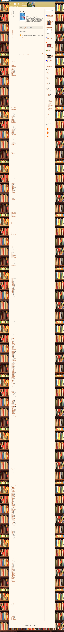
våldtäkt (12, 597)
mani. (12, 365)
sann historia (13, 476)
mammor (13, 364)
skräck (12, 499)
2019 (47, 79)
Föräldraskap (13, 219)
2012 (47, 88)
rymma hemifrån (13, 466)
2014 (47, 85)
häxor (12, 277)
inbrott (12, 281)
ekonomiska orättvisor (13, 144)
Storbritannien (13, 523)
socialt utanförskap (14, 507)
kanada (12, 305)
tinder (12, 548)
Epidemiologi (13, 153)
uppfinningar (13, 572)
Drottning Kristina (14, 134)
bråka (12, 100)
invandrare (13, 289)
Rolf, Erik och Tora (50, 108)
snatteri (12, 503)
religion (12, 453)
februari (49, 114)
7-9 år (12, 37)
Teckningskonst (13, 542)
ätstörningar (13, 612)
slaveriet (12, 502)
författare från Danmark (13, 193)
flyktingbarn (13, 181)
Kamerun (13, 304)
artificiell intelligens (14, 66)
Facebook (13, 159)
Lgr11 (12, 341)
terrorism (13, 544)
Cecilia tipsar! (52, 22)
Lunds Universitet (14, 349)
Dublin (12, 137)
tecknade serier (13, 541)
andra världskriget (14, 57)
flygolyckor (13, 178)
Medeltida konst (13, 372)
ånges (12, 608)
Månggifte (13, 401)
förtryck (12, 215)
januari (48, 115)
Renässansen (13, 454)
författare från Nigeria (13, 198)
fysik (12, 188)
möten (12, 403)
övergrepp (13, 617)
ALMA (12, 54)
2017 (47, 82)
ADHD (12, 44)
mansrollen (13, 366)
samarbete (13, 474)
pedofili (12, 435)
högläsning (13, 278)
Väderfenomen (13, 599)
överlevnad (13, 618)
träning (12, 558)
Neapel (12, 408)
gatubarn (13, 222)
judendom (13, 299)
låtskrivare (13, 352)
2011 (47, 89)
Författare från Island (14, 194)
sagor (12, 472)
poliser (12, 439)
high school (13, 263)
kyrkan (12, 334)
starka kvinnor (13, 521)
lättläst (25, 28)
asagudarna (13, 68)
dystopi (12, 139)
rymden (12, 465)
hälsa (12, 275)
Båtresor (13, 104)
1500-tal (12, 24)
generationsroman (14, 223)
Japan (12, 295)
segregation (13, 479)
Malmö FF (13, 363)
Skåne (12, 501)
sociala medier (13, 505)
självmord (13, 493)
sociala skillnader (14, 506)
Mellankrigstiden (14, 375)
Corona (12, 113)
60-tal (12, 36)
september (49, 94)
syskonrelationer (13, 536)
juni (48, 96)
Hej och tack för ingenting (49, 107)
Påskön (12, 449)
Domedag (13, 130)
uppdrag (12, 571)
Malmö (12, 362)
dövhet (12, 141)
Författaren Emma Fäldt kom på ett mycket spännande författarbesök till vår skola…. (50, 17)
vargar (12, 587)
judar (12, 297)
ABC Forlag (13, 41)
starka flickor (13, 520)
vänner (12, 600)
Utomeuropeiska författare (13, 581)
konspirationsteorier (14, 322)
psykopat (13, 447)
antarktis (13, 60)
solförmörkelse (13, 509)
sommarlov (13, 510)
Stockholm (13, 522)
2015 (47, 84)
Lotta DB (49, 133)
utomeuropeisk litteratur (13, 580)
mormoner (13, 393)
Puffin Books (13, 448)
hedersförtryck (13, 255)
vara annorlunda (13, 586)
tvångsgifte (13, 560)
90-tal (12, 40)
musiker (12, 395)
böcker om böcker (14, 105)
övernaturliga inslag (14, 619)
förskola (12, 209)
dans (12, 117)
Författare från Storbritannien (13, 201)
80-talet (12, 38)
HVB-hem (13, 273)
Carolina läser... (49, 54)
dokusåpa (13, 129)
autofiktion (13, 72)
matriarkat (13, 369)
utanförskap (13, 577)
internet (12, 287)
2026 (47, 71)
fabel (12, 158)
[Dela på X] (29, 27)
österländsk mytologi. (13, 616)
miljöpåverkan (13, 381)
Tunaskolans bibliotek (50, 15)
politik (12, 440)
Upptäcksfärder (13, 573)
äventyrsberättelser (14, 613)
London (12, 347)
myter (12, 398)
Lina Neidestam (13, 343)
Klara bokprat (49, 37)
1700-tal (12, 26)
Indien (12, 282)
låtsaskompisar (13, 351)
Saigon (12, 473)
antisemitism (13, 63)
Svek (12, 528)
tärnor (12, 563)
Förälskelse (13, 220)
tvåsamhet (13, 561)
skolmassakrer (13, 496)
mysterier (13, 397)
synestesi (13, 533)
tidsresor (13, 547)
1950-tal (12, 32)
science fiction (13, 477)
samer (12, 475)
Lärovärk (13, 353)
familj (12, 163)
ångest (12, 609)
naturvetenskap (13, 406)
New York (13, 411)
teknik (12, 543)
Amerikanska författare (13, 55)
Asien (12, 69)
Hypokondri (13, 274)
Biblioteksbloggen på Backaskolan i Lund (49, 28)
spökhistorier (13, 518)
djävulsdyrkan (13, 128)
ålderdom (13, 607)
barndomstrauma (13, 77)
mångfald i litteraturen (13, 400)
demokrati (13, 120)
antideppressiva (13, 61)
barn (12, 74)
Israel (12, 293)
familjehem (13, 164)
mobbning (13, 385)
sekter (12, 480)
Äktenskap (13, 611)
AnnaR (48, 128)
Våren (12, 598)
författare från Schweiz (13, 200)
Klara (48, 132)
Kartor (12, 306)
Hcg (22, 28)
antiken (12, 62)
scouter (12, 478)
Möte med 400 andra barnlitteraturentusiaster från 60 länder (49, 39)
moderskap (13, 387)
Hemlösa (13, 261)
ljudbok (12, 346)
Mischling (13, 382)
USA (12, 576)
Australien (13, 71)
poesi (12, 437)
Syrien (12, 534)
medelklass (13, 371)
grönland (13, 235)
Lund (12, 348)
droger (12, 133)
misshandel (13, 384)
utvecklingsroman (14, 584)
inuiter (12, 288)
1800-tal (12, 27)
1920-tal (12, 31)
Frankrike (13, 186)
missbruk (13, 383)
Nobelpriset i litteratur (13, 414)
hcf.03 (12, 251)
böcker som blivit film (14, 108)
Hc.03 (12, 248)
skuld (12, 500)
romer (12, 464)
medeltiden (13, 373)
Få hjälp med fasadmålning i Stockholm (50, 51)
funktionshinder (13, 187)
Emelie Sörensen (24, 34)
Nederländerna (13, 409)
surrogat (12, 526)
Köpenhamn (13, 338)
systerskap (13, 537)
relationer (13, 452)
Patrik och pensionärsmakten (50, 105)
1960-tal (12, 33)
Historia (12, 264)
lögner (12, 356)
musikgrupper (13, 396)
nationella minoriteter (14, 404)
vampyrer (13, 585)
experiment (13, 157)
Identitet (12, 280)
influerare (13, 284)
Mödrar (12, 402)
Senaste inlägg (21, 53)
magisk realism (13, 358)
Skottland (13, 498)
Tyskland (13, 562)
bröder (12, 101)
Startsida (31, 53)
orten (12, 426)
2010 (47, 117)
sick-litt (12, 489)
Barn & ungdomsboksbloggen (50, 42)
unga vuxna (13, 569)
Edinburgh (13, 142)
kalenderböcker (13, 301)
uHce (12, 16)
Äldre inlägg (41, 53)
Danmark (13, 116)
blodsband (13, 90)
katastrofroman (13, 307)
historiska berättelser (14, 265)
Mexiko (12, 379)
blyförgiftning (13, 91)
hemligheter (13, 260)
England (12, 149)
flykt (12, 179)
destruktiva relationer (14, 122)
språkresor (13, 515)
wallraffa (13, 605)
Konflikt (13, 320)
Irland (12, 290)
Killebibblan (48, 20)
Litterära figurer (13, 344)
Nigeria (12, 412)
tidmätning (13, 546)
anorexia (13, 59)
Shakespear (13, 487)
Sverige (12, 531)
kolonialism (13, 318)
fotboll (12, 184)
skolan (12, 495)
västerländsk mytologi (13, 603)
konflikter (13, 321)
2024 (47, 73)
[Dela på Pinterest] (31, 27)
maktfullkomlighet (14, 360)
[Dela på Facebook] (30, 27)
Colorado (13, 112)
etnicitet (12, 155)
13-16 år (13, 23)
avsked (12, 73)
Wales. (12, 604)
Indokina (13, 283)
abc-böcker (13, 42)
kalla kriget (13, 302)
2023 (47, 74)
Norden (12, 415)
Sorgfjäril (49, 110)
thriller (12, 545)
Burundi (12, 103)
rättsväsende (13, 470)
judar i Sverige (13, 298)
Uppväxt (13, 574)
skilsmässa (13, 494)
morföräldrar (13, 392)
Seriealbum (13, 481)
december (49, 90)
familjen (12, 165)
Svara (22, 37)
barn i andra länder (14, 75)
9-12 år (12, 39)
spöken (12, 517)
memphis (13, 377)
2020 (47, 78)
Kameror (13, 303)
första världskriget (14, 210)
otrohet (12, 427)
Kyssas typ (49, 109)
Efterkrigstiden (13, 143)
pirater (12, 436)
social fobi (13, 504)
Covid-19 (13, 114)
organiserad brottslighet (13, 425)
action (12, 43)
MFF (12, 380)
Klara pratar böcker (49, 60)
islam (12, 291)
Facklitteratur (13, 161)
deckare (12, 119)
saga (12, 471)
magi (12, 357)
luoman (33, 625)
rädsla (12, 469)
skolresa (12, 497)
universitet (13, 570)
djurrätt (12, 127)
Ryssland (13, 468)
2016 (47, 83)
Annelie (49, 129)
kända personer (13, 335)
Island (12, 292)
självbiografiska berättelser (13, 492)
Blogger (38, 625)
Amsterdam (13, 56)
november (49, 91)
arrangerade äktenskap (13, 65)
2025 (47, 72)
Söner (12, 539)
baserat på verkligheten (13, 79)
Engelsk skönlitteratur (13, 148)
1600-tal (12, 25)
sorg (12, 511)
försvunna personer (14, 213)
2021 (47, 77)
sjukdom (13, 490)
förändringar (13, 221)
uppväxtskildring (14, 575)
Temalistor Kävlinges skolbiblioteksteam (49, 67)
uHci (12, 17)
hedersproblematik (14, 257)
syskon (12, 535)
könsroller (13, 337)
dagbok (12, 115)
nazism (12, 407)
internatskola (13, 286)
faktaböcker (13, 162)
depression (13, 121)
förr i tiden (13, 208)
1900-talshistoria (13, 28)
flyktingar (13, 180)
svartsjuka (13, 527)
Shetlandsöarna (13, 488)
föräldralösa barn (14, 216)
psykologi (13, 446)
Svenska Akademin (14, 529)
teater (12, 540)
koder (12, 317)
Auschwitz (13, 70)
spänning (13, 516)
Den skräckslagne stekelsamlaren (50, 102)
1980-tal (12, 35)
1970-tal (12, 34)
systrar (12, 538)
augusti (48, 95)
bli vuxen (13, 89)
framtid (12, 185)
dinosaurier (13, 125)
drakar (12, 131)
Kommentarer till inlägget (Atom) (27, 54)
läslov (12, 354)
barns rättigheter (13, 78)
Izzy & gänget (49, 103)
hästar (12, 276)
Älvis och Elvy (49, 111)
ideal (12, 279)
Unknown (49, 136)
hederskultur (13, 256)
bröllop (12, 102)
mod (12, 386)
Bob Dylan (13, 92)
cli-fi (12, 111)
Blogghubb (48, 50)
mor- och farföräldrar (14, 389)
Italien (12, 294)
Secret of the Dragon (52, 55)
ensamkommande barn (14, 152)
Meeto (12, 374)
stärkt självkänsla (14, 525)
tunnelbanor (13, 559)
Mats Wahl (13, 370)
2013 (47, 87)
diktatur (12, 124)
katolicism (13, 308)
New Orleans (13, 410)
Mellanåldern (13, 376)
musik (12, 394)
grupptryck (13, 233)
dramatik (13, 132)
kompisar (13, 319)
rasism (12, 450)
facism (12, 160)
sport (12, 513)
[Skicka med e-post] (27, 27)
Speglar (12, 512)
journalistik (13, 296)
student (12, 524)
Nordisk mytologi (14, 416)
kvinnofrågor (13, 333)
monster (12, 388)
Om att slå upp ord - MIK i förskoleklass (52, 31)
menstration (13, 378)
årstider (12, 610)
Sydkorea (13, 532)
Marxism (13, 368)
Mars (12, 367)
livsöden (13, 345)
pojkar (12, 438)
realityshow (13, 451)
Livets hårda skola (49, 61)
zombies (12, 606)
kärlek (24, 28)
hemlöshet (13, 262)
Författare (13, 191)
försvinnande (13, 212)
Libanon (12, 342)
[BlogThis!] (28, 27)
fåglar (12, 189)
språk (12, 514)
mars (48, 100)
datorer (12, 118)
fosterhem (13, 183)
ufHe (12, 564)
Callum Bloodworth (14, 109)
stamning (13, 519)
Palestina (13, 428)
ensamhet (13, 150)
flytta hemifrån (13, 182)
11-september (13, 22)
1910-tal (12, 30)
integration (13, 285)
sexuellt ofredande (14, 485)
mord (12, 391)
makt (12, 359)
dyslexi (12, 138)
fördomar (13, 190)
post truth (13, 441)
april (48, 99)
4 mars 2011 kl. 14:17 (29, 34)
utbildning (13, 578)
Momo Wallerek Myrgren (50, 135)
